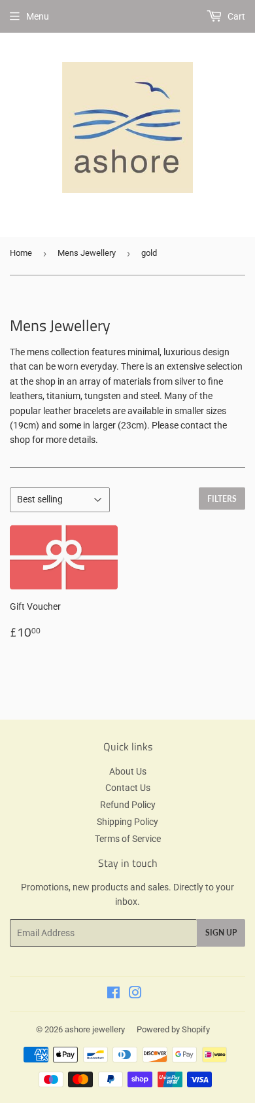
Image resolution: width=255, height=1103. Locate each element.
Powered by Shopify (173, 1029)
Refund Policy (128, 804)
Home (21, 253)
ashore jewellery (95, 1029)
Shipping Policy (127, 821)
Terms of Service (128, 838)
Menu (37, 16)
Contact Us (127, 787)
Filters (222, 499)
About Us (127, 771)
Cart (235, 16)
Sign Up (221, 932)
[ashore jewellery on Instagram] (135, 994)
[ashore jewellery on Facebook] (113, 994)
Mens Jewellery (87, 253)
